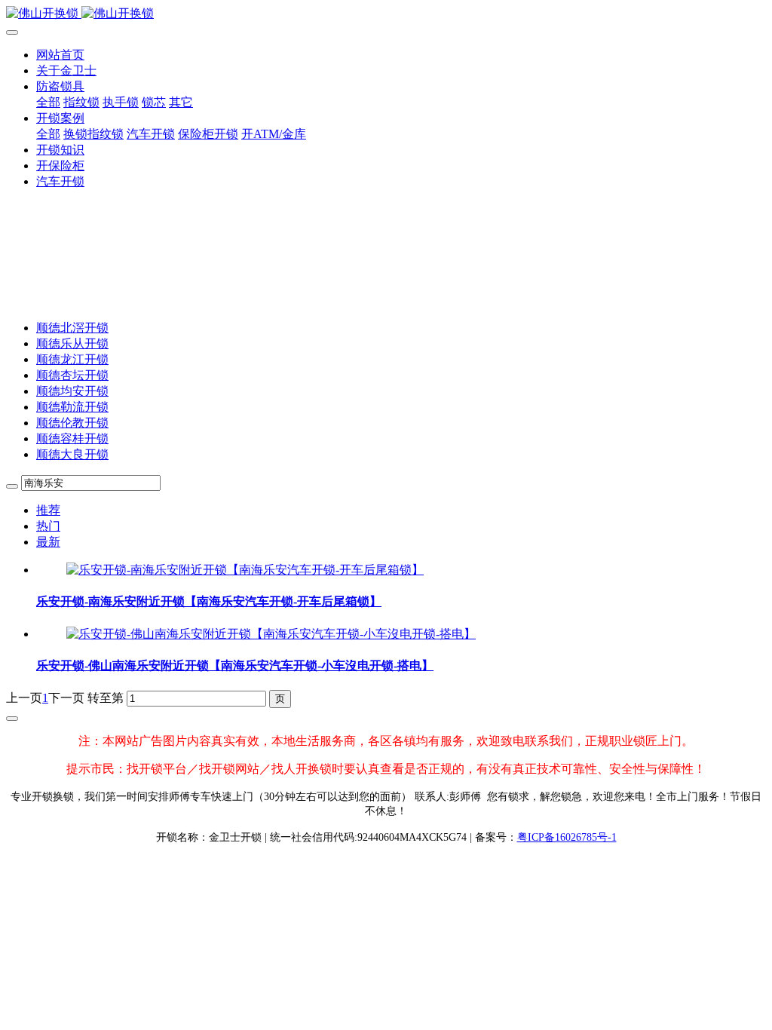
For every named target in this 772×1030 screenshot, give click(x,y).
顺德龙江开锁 (72, 359)
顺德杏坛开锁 (72, 375)
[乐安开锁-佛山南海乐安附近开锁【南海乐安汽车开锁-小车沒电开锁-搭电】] (271, 633)
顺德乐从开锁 (72, 343)
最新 (48, 541)
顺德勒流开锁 (72, 406)
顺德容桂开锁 (72, 438)
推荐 (48, 510)
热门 (48, 526)
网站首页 (60, 54)
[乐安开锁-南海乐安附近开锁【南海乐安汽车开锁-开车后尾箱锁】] (245, 569)
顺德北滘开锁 (72, 327)
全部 (48, 102)
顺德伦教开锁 (72, 422)
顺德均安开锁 (72, 391)
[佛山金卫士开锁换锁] (386, 14)
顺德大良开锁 (72, 454)
